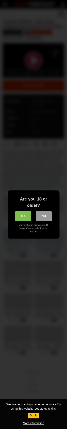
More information (33, 423)
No (44, 216)
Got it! (33, 415)
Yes (23, 216)
